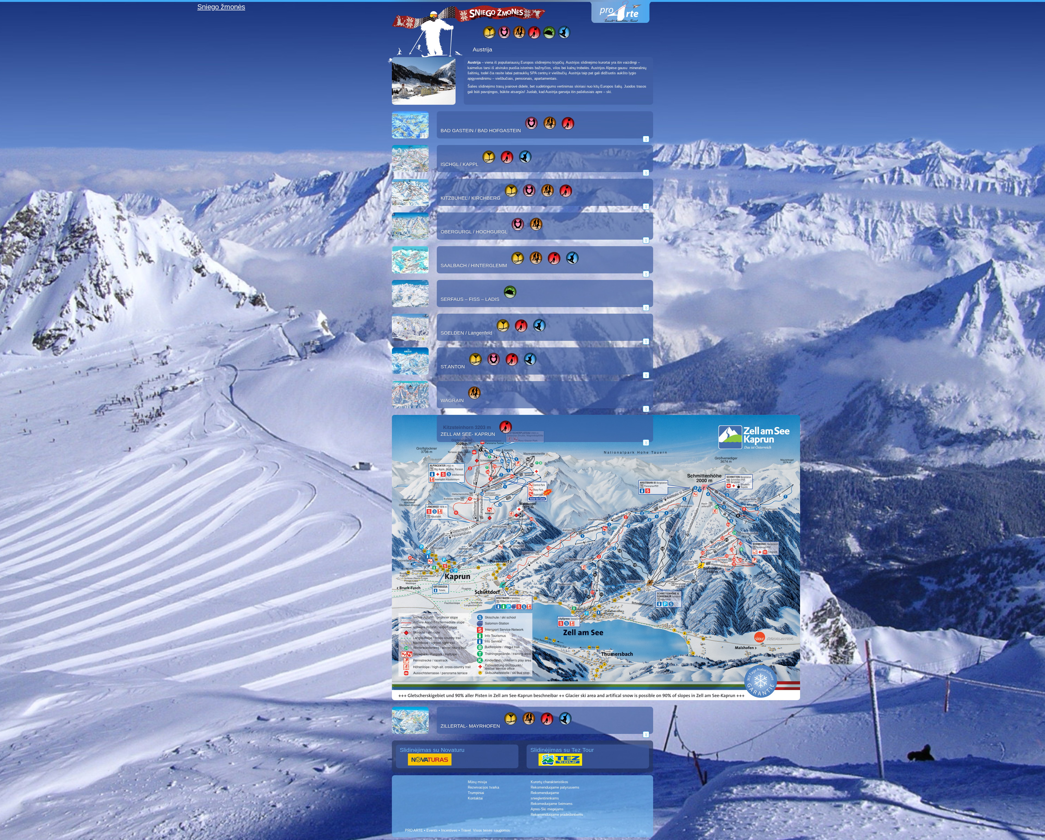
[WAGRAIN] (410, 412)
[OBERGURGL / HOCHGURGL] (410, 243)
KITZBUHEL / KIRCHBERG (470, 198)
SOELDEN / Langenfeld (466, 333)
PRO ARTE (414, 830)
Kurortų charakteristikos (549, 782)
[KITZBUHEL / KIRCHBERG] (410, 210)
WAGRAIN (452, 400)
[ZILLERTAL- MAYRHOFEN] (410, 738)
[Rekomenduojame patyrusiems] (534, 33)
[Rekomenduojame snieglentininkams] (564, 33)
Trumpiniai (476, 793)
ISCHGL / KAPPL (459, 164)
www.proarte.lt (624, 11)
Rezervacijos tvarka (483, 787)
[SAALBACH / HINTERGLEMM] (410, 277)
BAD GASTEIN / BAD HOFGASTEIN (481, 130)
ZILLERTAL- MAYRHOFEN (470, 726)
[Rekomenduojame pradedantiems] (549, 33)
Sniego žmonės (496, 12)
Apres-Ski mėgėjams (547, 809)
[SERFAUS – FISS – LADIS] (410, 311)
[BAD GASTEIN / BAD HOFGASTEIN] (410, 142)
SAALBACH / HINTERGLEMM (474, 265)
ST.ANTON (453, 366)
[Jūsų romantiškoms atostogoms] (504, 33)
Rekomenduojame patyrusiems (555, 787)
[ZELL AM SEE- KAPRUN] (596, 704)
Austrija (482, 49)
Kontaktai (475, 798)
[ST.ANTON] (410, 378)
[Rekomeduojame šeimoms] (519, 33)
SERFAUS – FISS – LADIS (470, 299)
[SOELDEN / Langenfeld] (410, 344)
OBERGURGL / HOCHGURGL (474, 231)
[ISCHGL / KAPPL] (410, 176)
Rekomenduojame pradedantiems (557, 815)
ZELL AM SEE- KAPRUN (468, 434)
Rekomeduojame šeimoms (552, 804)
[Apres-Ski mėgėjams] (489, 33)
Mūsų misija (477, 782)
